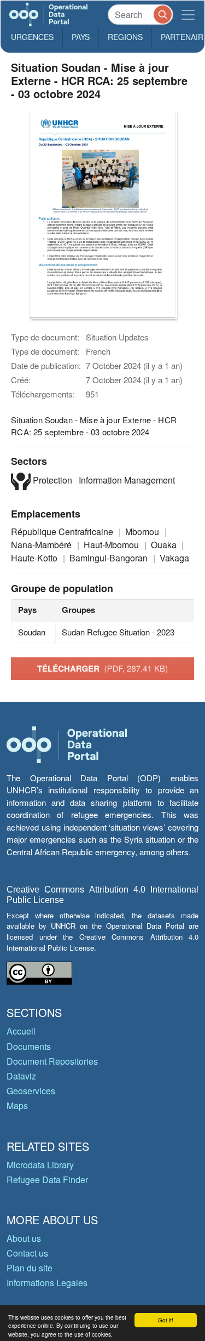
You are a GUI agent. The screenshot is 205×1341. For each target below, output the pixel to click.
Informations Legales (47, 1282)
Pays (81, 36)
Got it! (165, 1320)
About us (24, 1238)
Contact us (27, 1253)
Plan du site (29, 1268)
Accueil (21, 1031)
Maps (17, 1105)
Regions (125, 36)
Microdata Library (40, 1164)
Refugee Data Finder (47, 1179)
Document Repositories (52, 1061)
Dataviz (21, 1076)
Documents (29, 1046)
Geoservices (31, 1090)
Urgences (32, 36)
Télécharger (102, 668)
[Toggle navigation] (188, 14)
